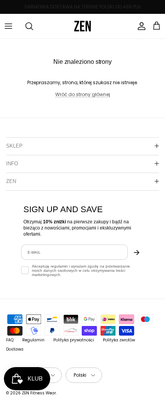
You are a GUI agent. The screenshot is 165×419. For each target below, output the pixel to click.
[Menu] (8, 26)
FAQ (9, 340)
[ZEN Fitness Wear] (82, 26)
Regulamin (33, 340)
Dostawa (14, 349)
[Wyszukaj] (25, 26)
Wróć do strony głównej (82, 94)
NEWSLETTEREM (114, 10)
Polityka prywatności (73, 340)
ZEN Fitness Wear (39, 393)
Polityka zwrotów (119, 340)
